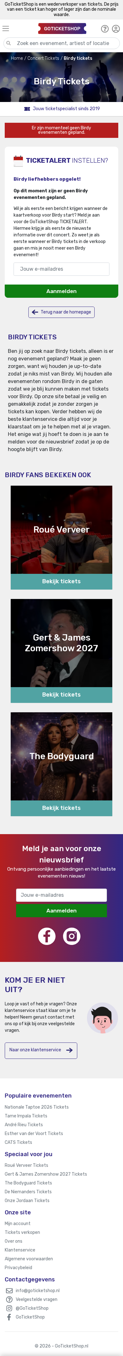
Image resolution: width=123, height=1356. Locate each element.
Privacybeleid (18, 1267)
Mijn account (18, 1223)
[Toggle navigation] (17, 28)
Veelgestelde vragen (36, 1299)
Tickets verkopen (22, 1232)
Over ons (13, 1241)
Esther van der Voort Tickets (34, 1133)
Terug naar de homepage (65, 311)
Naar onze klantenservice (35, 1050)
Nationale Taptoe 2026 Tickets (37, 1107)
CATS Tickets (18, 1142)
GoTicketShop (30, 1317)
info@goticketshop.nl (38, 1290)
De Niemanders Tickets (28, 1192)
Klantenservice (20, 1250)
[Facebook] (47, 936)
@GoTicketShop (32, 1308)
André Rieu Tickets (24, 1124)
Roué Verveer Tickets (26, 1165)
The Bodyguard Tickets (28, 1183)
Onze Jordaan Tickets (27, 1200)
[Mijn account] (115, 29)
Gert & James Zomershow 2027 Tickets (46, 1174)
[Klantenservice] (104, 29)
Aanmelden (61, 291)
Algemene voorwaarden (29, 1259)
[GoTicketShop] (62, 28)
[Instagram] (72, 936)
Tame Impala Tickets (26, 1116)
